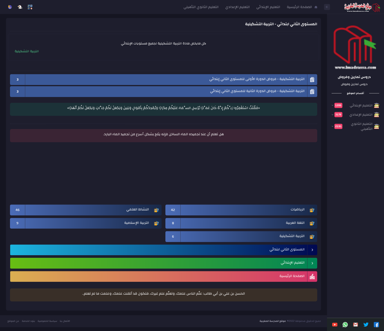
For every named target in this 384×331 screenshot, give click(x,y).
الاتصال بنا (65, 321)
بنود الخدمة (28, 321)
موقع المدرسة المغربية (273, 321)
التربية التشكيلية (27, 51)
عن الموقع (13, 321)
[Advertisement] (197, 175)
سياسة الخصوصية (47, 321)
